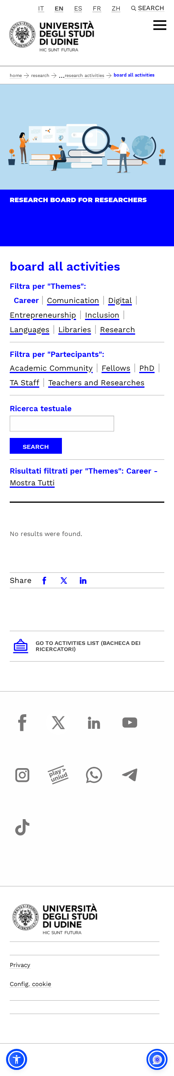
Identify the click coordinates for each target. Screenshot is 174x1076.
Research (40, 75)
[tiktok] (22, 835)
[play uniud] (58, 782)
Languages (29, 329)
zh (116, 8)
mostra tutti (32, 482)
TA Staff (24, 382)
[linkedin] (93, 730)
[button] (16, 1059)
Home (16, 75)
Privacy (20, 965)
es (78, 8)
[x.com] (58, 730)
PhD (147, 368)
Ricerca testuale (41, 408)
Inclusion (102, 315)
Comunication (73, 300)
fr (97, 8)
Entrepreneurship (43, 315)
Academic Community (51, 368)
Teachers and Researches (96, 382)
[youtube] (129, 730)
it (41, 8)
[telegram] (129, 782)
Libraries (74, 329)
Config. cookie (30, 984)
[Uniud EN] (51, 35)
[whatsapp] (93, 782)
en (59, 8)
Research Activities (84, 75)
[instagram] (22, 782)
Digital (120, 300)
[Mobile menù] (159, 25)
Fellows (116, 368)
